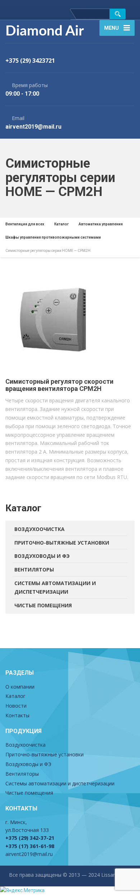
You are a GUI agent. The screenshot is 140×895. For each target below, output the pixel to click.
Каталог (15, 696)
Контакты (17, 715)
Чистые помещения (43, 605)
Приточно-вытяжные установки (61, 542)
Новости (16, 705)
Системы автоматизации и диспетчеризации (55, 587)
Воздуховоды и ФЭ (42, 555)
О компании (19, 686)
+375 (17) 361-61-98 (29, 846)
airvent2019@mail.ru (29, 854)
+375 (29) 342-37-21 (29, 837)
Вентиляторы (34, 569)
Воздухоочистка (39, 529)
